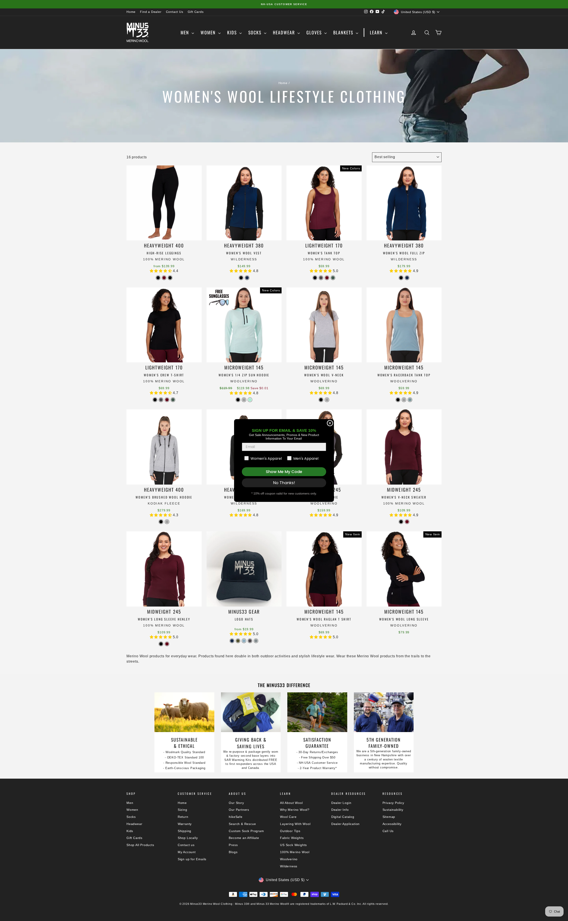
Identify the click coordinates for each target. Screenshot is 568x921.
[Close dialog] (330, 423)
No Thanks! (284, 482)
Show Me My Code (284, 471)
